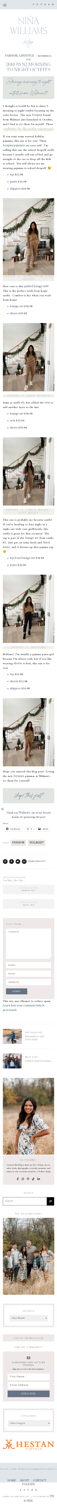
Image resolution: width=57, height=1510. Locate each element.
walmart (36, 842)
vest (47, 402)
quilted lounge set (35, 286)
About (24, 1480)
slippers (15, 189)
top (12, 174)
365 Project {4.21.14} (28, 902)
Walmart (24, 812)
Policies (28, 1484)
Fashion (11, 56)
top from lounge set (22, 558)
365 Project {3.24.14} (28, 888)
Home (12, 1480)
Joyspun (37, 115)
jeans (13, 565)
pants (13, 181)
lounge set (16, 306)
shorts (18, 663)
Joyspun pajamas (14, 145)
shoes (14, 313)
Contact (39, 1480)
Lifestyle (26, 56)
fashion (18, 842)
